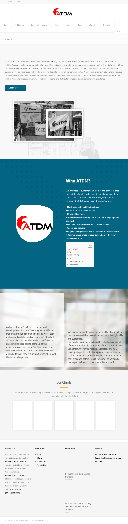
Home (6, 25)
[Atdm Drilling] (62, 17)
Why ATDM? (73, 249)
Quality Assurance (76, 261)
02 (70, 258)
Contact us (107, 25)
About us (41, 461)
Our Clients (73, 264)
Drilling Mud (19, 25)
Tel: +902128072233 (14, 489)
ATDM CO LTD (74, 255)
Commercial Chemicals (39, 25)
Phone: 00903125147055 (16, 475)
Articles (68, 25)
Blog (56, 25)
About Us (92, 25)
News (80, 25)
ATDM (50, 61)
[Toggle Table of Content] (89, 245)
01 (70, 252)
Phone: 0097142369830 (15, 461)
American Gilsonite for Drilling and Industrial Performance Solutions (78, 506)
